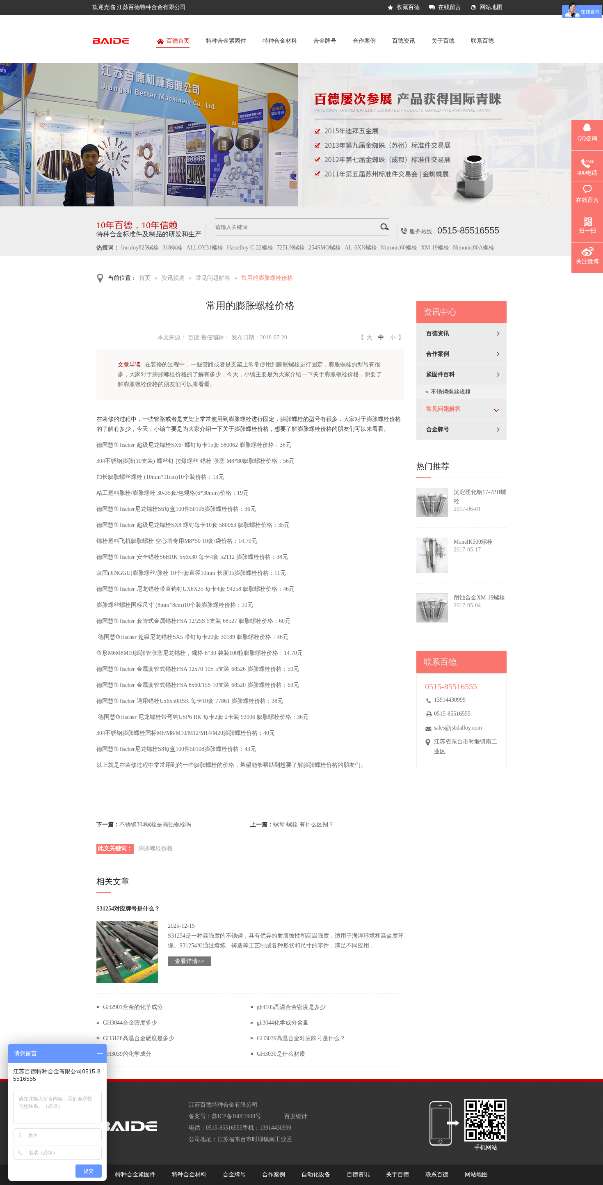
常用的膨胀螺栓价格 (267, 278)
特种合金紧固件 (226, 41)
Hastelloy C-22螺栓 (250, 248)
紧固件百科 (440, 374)
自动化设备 (316, 1174)
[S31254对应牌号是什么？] (127, 952)
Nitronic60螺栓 (399, 248)
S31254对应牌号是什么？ (128, 909)
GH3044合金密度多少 (130, 1023)
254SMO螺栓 (324, 248)
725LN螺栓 (291, 248)
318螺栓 (172, 248)
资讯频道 (173, 278)
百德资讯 (403, 41)
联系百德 (482, 41)
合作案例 (364, 41)
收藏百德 (408, 7)
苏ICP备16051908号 (236, 1116)
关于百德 (443, 41)
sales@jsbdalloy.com (458, 728)
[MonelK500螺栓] (432, 555)
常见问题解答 (213, 278)
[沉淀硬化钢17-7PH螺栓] (432, 502)
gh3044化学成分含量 (282, 1023)
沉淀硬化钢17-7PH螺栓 (480, 496)
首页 (145, 278)
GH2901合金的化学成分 (133, 1007)
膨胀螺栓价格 (155, 848)
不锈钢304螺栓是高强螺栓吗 (155, 824)
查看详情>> (189, 961)
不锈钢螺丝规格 (451, 392)
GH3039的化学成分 (127, 1054)
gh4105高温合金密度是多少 (291, 1007)
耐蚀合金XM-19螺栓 (479, 598)
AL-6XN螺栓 (361, 248)
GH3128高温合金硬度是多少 (138, 1038)
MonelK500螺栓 (473, 542)
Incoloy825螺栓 (140, 248)
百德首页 (178, 41)
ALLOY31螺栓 (204, 248)
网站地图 (491, 7)
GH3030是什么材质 (281, 1054)
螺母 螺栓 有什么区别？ (303, 824)
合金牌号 (324, 41)
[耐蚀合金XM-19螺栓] (432, 607)
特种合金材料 (280, 41)
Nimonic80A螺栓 (473, 248)
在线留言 (449, 7)
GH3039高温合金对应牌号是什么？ (301, 1038)
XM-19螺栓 (435, 248)
